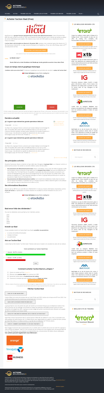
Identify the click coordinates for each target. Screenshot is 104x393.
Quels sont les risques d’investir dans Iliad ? (20, 302)
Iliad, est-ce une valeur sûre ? (16, 293)
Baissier (10, 257)
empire (84, 324)
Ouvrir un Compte (84, 44)
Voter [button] (35, 263)
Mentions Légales (60, 386)
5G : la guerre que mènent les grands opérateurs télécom (24, 121)
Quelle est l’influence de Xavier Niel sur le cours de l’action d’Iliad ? (27, 313)
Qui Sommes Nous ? (60, 380)
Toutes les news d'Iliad (60, 157)
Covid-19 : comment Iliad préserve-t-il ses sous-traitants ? (24, 323)
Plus (80, 13)
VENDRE (52, 107)
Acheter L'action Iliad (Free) (36, 50)
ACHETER (19, 107)
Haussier (10, 252)
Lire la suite (35, 134)
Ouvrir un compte (35, 280)
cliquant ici (27, 272)
